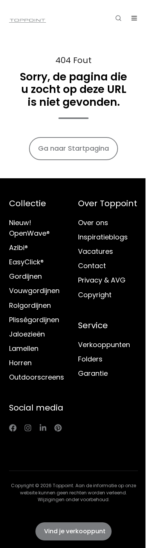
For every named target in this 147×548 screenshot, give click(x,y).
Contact (92, 265)
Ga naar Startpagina (73, 148)
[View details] (13, 427)
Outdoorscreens (36, 377)
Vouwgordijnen (34, 290)
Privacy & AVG (102, 280)
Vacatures (95, 251)
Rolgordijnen (30, 305)
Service (93, 325)
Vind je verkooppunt (75, 531)
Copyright (95, 294)
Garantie (93, 373)
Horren (20, 362)
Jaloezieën (27, 334)
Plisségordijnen (34, 319)
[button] (118, 18)
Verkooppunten (104, 344)
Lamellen (23, 348)
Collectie (27, 203)
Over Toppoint (107, 203)
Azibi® (18, 247)
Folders (90, 359)
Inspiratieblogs (103, 237)
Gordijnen (25, 276)
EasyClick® (26, 262)
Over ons (93, 222)
